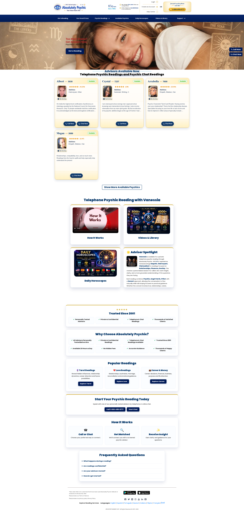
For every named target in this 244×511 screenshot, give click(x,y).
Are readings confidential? (94, 466)
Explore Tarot (85, 384)
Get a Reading (74, 51)
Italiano (143, 503)
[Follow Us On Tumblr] (145, 499)
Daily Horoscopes (141, 18)
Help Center (151, 12)
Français (156, 503)
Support (180, 18)
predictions (134, 8)
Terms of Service (84, 496)
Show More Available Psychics (122, 187)
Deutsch (136, 503)
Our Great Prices (82, 18)
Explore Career (158, 381)
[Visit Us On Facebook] (125, 499)
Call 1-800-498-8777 (115, 409)
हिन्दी (163, 503)
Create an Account (148, 7)
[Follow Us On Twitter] (129, 499)
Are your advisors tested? (94, 471)
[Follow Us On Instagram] (135, 499)
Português (128, 503)
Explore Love (122, 381)
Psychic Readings (101, 18)
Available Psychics (122, 18)
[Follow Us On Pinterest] (132, 499)
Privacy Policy (92, 498)
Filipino (149, 503)
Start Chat (133, 409)
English (113, 503)
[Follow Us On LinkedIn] (142, 499)
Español (120, 503)
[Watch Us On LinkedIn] (139, 499)
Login (153, 2)
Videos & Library (161, 18)
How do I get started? (92, 476)
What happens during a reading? (97, 461)
